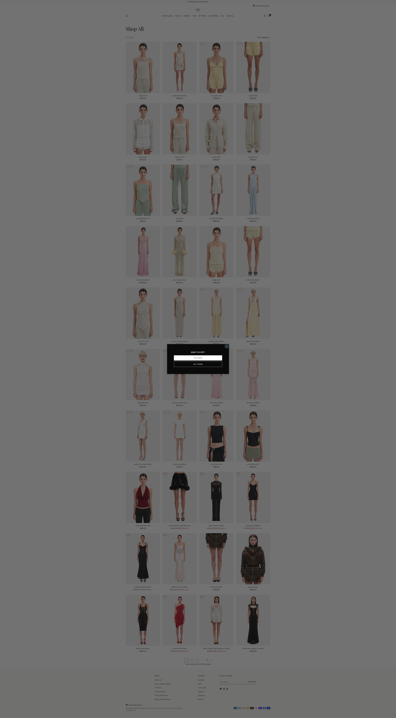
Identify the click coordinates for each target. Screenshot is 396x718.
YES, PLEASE (198, 358)
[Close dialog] (226, 346)
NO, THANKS (198, 364)
